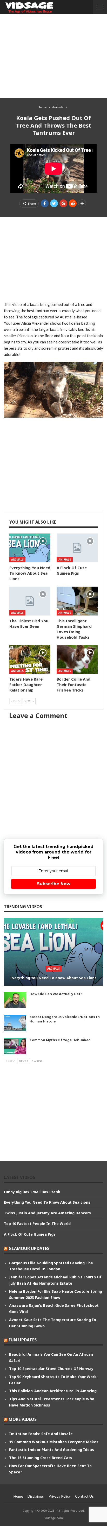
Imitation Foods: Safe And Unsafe (41, 1433)
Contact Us (84, 1496)
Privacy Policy (60, 1496)
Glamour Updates (29, 1248)
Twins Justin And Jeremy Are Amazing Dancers (47, 1212)
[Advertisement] (53, 55)
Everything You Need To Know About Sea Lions (53, 977)
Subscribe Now (53, 883)
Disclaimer (36, 1496)
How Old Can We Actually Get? (56, 993)
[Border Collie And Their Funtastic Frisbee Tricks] (77, 659)
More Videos (23, 1419)
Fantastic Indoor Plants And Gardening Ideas (51, 1449)
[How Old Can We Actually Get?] (15, 1000)
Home (18, 1496)
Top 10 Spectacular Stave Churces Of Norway (51, 1368)
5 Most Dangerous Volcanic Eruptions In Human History (65, 1018)
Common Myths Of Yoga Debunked (60, 1040)
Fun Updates (23, 1340)
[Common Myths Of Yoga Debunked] (15, 1046)
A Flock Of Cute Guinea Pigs (30, 1234)
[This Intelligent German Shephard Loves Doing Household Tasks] (77, 601)
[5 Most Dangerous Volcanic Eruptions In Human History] (15, 1023)
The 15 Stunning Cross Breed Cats (40, 1457)
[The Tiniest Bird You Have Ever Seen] (29, 601)
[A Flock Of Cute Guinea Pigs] (77, 547)
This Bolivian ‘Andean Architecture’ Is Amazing (53, 1390)
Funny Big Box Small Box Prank (32, 1191)
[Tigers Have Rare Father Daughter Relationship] (29, 659)
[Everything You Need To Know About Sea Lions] (29, 547)
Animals (17, 559)
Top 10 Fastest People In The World (37, 1223)
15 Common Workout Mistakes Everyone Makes (53, 1441)
